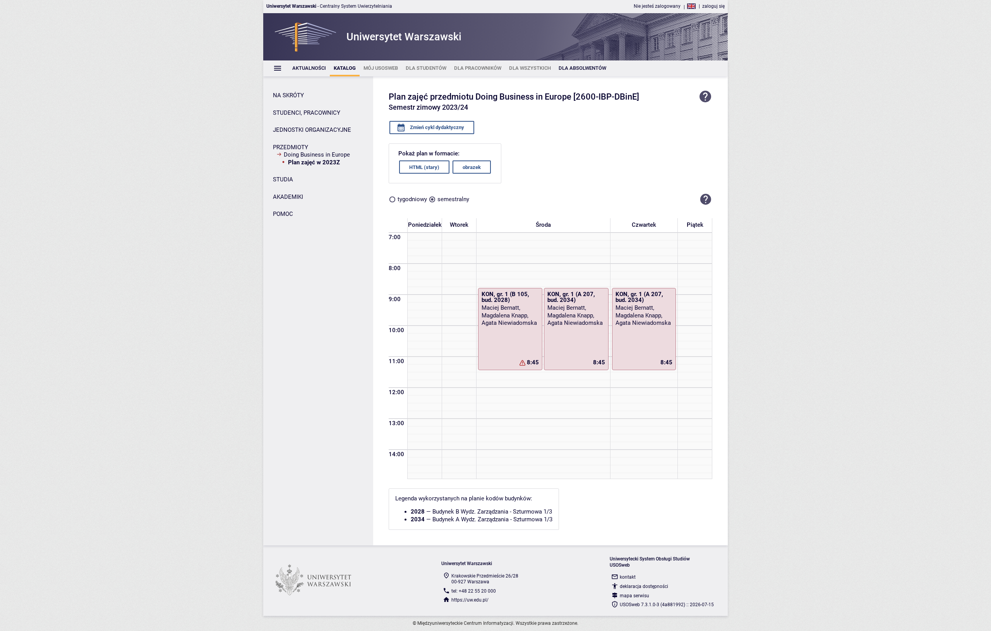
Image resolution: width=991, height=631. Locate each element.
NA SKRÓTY (288, 95)
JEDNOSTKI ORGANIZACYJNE (312, 129)
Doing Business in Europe (317, 154)
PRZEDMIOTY (290, 147)
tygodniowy (412, 199)
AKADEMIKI (288, 196)
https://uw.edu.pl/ (470, 600)
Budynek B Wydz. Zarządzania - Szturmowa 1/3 (492, 511)
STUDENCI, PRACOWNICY (306, 112)
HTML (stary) (424, 167)
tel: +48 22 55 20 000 (473, 591)
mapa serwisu (634, 595)
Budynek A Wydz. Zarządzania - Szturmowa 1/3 (492, 519)
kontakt (628, 577)
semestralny (453, 199)
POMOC (283, 213)
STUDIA (283, 179)
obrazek (472, 167)
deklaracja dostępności (644, 586)
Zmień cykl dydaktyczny (436, 127)
